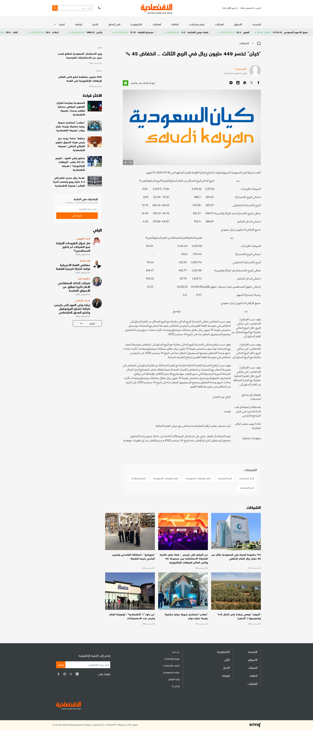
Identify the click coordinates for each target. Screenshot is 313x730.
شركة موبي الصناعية (233, 32)
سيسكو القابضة (181, 32)
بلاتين (135, 32)
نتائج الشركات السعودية (198, 478)
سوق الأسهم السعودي (296, 32)
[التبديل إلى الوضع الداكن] (99, 8)
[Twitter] (70, 674)
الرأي (227, 659)
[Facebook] (58, 674)
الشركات (219, 24)
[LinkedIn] (77, 674)
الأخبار (95, 24)
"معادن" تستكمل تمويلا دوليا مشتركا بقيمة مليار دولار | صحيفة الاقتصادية (70, 126)
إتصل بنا (175, 686)
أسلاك (91, 32)
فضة (11, 32)
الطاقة (175, 24)
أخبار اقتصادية (246, 478)
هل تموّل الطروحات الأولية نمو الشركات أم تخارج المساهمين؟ (73, 246)
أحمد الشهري (83, 238)
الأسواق (238, 24)
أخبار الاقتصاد (225, 478)
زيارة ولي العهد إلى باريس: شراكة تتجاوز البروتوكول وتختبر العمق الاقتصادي (72, 308)
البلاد (50, 32)
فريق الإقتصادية (171, 658)
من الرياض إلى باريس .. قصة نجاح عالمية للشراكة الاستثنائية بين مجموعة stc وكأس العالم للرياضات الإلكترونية (184, 558)
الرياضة (78, 24)
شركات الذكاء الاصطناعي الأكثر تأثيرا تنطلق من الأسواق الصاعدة (74, 286)
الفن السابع (114, 24)
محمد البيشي (82, 300)
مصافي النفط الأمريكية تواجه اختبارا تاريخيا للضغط (73, 266)
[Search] (55, 8)
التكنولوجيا (136, 24)
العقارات (156, 24)
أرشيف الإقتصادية (171, 665)
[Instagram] (64, 674)
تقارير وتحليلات (197, 24)
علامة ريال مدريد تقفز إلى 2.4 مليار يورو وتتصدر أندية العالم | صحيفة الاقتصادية (69, 181)
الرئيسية (256, 24)
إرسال (60, 664)
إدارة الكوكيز (173, 679)
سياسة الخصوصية (171, 672)
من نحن (175, 651)
